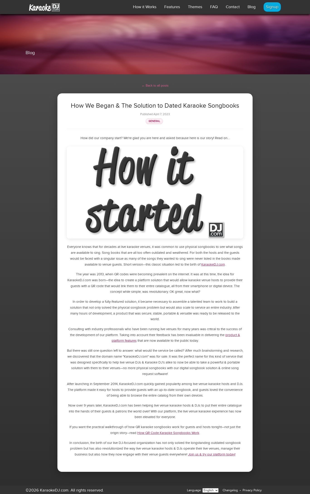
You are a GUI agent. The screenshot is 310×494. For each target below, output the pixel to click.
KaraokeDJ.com (213, 264)
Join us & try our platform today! (211, 454)
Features (172, 7)
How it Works (144, 7)
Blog (252, 7)
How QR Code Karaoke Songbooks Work (168, 433)
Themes (195, 7)
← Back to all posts (155, 85)
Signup (272, 7)
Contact (233, 7)
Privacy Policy (252, 490)
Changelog (230, 490)
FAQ (214, 7)
